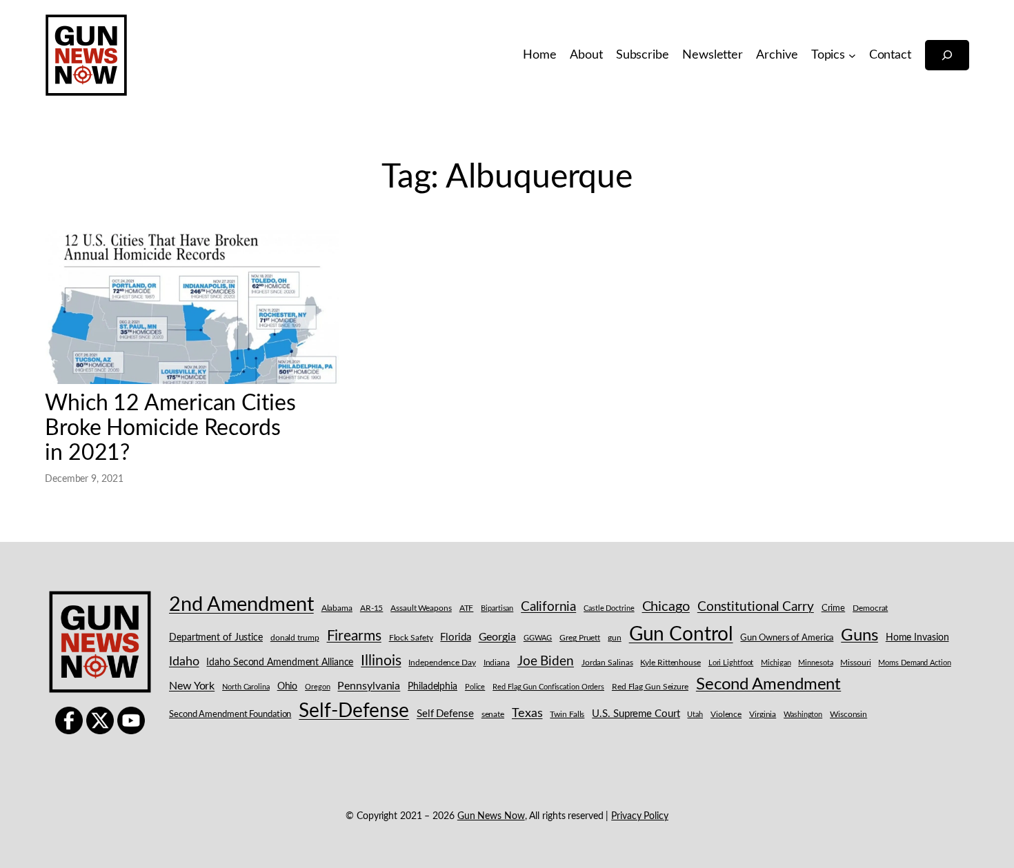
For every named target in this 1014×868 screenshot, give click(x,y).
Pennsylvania (368, 686)
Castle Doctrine (609, 608)
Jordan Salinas (607, 663)
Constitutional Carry (755, 607)
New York (192, 686)
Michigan (776, 663)
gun (615, 638)
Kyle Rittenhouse (670, 663)
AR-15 (372, 608)
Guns (859, 635)
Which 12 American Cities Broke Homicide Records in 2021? (170, 428)
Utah (695, 714)
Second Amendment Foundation (230, 714)
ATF (466, 608)
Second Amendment (768, 684)
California (548, 607)
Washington (803, 714)
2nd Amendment (241, 604)
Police (475, 687)
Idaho (184, 661)
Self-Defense (354, 711)
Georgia (497, 637)
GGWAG (538, 638)
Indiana (497, 663)
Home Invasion (917, 638)
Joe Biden (545, 661)
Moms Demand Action (914, 663)
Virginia (762, 714)
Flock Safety (411, 638)
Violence (726, 714)
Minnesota (815, 663)
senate (492, 714)
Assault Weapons (421, 608)
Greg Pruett (579, 638)
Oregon (317, 687)
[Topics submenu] (852, 55)
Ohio (287, 687)
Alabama (336, 608)
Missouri (855, 662)
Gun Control (681, 634)
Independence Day (441, 663)
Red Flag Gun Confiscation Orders (548, 687)
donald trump (294, 638)
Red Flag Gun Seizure (650, 687)
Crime (834, 608)
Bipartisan (497, 608)
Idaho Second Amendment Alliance (279, 662)
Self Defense (445, 714)
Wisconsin (848, 714)
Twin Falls (567, 714)
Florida (455, 637)
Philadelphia (432, 687)
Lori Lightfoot (731, 663)
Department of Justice (216, 638)
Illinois (381, 661)
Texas (527, 713)
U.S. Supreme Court (635, 714)
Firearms (354, 636)
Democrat (870, 608)
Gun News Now (491, 816)
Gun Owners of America (786, 638)
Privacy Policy (639, 816)
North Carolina (246, 687)
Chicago (666, 607)
